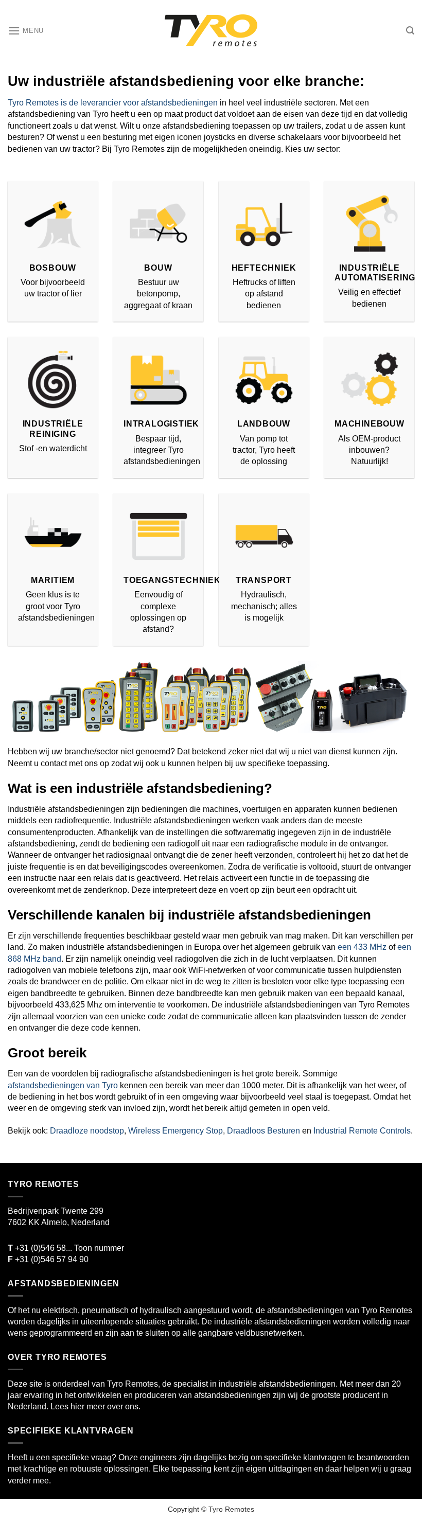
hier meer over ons (104, 1406)
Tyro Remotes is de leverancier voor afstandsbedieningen (113, 102)
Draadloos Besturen (263, 1130)
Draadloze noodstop (87, 1130)
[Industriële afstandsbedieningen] (211, 30)
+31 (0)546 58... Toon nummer (66, 1248)
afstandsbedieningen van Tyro (63, 1085)
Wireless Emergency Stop (175, 1130)
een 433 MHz (362, 947)
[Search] (410, 31)
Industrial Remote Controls (362, 1130)
